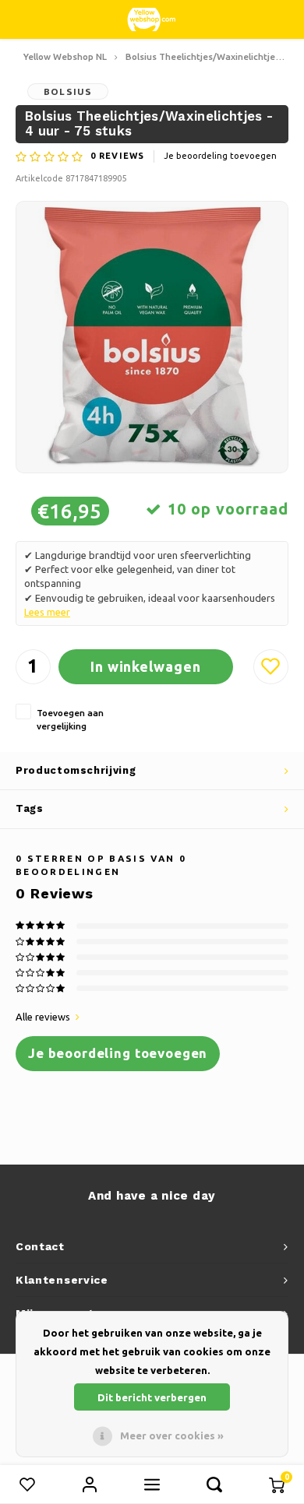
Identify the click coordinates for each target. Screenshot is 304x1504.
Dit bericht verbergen (152, 1397)
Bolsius (68, 91)
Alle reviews (43, 1016)
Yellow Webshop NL (65, 56)
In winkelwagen (145, 666)
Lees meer (47, 611)
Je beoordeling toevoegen (220, 155)
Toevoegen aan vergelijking (70, 719)
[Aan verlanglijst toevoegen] (270, 666)
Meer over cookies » (172, 1435)
